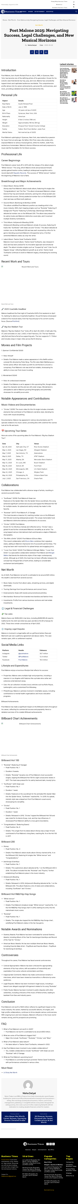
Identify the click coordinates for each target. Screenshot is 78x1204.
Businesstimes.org (49, 1190)
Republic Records (20, 173)
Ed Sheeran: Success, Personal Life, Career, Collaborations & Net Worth (43, 1119)
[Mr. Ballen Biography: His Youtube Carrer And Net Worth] (74, 93)
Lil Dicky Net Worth (10, 1072)
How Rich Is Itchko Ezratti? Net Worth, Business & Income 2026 (65, 100)
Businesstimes (5, 1159)
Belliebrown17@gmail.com (8, 1176)
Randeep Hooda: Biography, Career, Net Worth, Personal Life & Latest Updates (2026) (65, 84)
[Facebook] (74, 2)
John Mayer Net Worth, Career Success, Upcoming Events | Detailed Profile (14, 1118)
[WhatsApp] (46, 52)
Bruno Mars (29, 541)
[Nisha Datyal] (29, 1085)
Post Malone (22, 660)
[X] (37, 52)
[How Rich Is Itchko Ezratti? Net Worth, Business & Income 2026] (74, 99)
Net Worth (12, 20)
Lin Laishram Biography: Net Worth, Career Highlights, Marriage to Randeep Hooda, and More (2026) (65, 73)
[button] (76, 11)
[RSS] (74, 7)
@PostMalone (23, 657)
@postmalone (23, 653)
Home (5, 20)
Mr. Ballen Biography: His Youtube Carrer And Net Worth (65, 93)
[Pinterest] (41, 52)
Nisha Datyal (32, 45)
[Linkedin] (74, 4)
